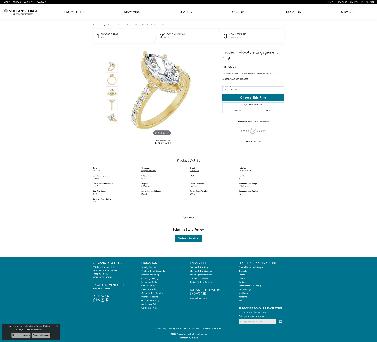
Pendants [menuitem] (243, 296)
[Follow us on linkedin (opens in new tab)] (98, 300)
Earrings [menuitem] (242, 282)
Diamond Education (199, 278)
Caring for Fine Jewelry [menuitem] (152, 293)
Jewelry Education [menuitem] (149, 267)
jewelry (102, 25)
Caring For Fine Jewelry (201, 282)
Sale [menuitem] (240, 300)
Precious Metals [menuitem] (148, 289)
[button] (330, 2)
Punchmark (193, 338)
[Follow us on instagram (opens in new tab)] (102, 300)
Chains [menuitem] (242, 274)
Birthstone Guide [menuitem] (149, 282)
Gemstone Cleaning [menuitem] (150, 300)
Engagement (74, 12)
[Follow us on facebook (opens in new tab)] (94, 300)
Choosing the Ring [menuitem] (149, 278)
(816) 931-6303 (162, 142)
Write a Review (188, 238)
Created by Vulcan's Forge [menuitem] (251, 267)
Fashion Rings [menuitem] (245, 289)
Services (347, 12)
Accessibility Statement (212, 328)
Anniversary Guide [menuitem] (149, 304)
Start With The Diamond (201, 270)
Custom (238, 12)
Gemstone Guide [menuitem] (149, 285)
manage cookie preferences (29, 329)
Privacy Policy (175, 328)
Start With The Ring (199, 267)
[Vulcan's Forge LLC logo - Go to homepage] (21, 12)
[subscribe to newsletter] (280, 321)
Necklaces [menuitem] (243, 293)
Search (103, 37)
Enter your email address (251, 316)
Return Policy (161, 328)
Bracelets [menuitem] (243, 270)
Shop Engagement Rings (201, 274)
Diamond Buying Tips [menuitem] (151, 274)
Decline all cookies (21, 335)
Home (95, 25)
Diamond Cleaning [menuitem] (149, 296)
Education (293, 12)
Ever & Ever (194, 170)
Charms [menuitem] (242, 278)
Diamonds (132, 12)
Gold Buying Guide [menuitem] (149, 307)
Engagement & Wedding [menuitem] (250, 285)
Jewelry (186, 12)
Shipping (238, 110)
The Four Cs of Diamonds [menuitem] (153, 270)
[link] (6, 2)
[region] (162, 92)
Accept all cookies (41, 335)
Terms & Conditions (192, 328)
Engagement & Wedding (116, 25)
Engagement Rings (133, 25)
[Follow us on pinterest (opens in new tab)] (107, 300)
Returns (269, 110)
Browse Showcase (198, 297)
